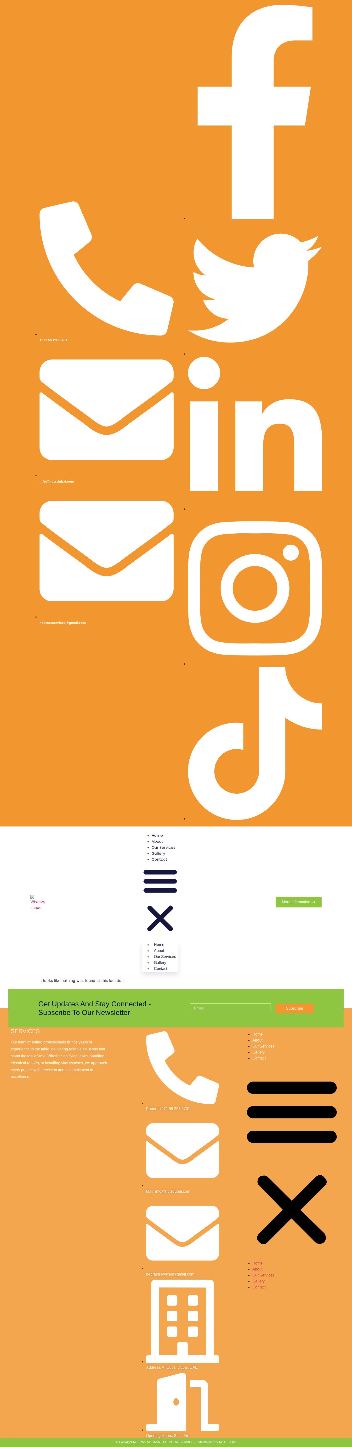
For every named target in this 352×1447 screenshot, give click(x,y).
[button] (160, 900)
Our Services (163, 847)
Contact (159, 859)
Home (157, 835)
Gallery (158, 853)
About (157, 841)
